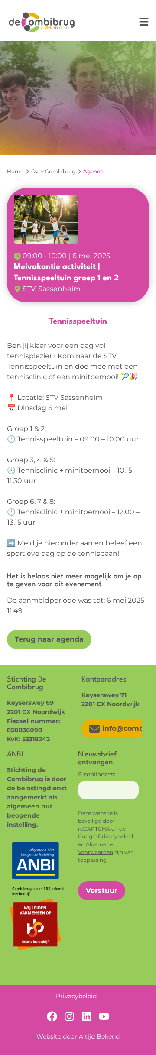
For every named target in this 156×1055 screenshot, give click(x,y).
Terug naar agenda (49, 639)
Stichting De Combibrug (41, 22)
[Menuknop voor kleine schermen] (144, 21)
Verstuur (101, 890)
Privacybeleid (115, 836)
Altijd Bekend (99, 1036)
